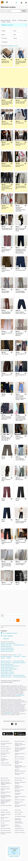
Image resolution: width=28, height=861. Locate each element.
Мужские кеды (18, 780)
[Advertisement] (13, 16)
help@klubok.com (19, 828)
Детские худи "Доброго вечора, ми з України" (20, 766)
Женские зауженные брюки (7, 664)
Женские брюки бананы (19, 675)
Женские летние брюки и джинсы (8, 643)
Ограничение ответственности (19, 822)
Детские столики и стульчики (19, 773)
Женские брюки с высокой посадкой (9, 669)
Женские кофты (5, 762)
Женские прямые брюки (18, 661)
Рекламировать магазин (12, 45)
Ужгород (3, 658)
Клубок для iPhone (19, 830)
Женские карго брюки (5, 662)
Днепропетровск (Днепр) (6, 656)
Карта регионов (19, 812)
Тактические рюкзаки (6, 765)
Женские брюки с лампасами (18, 662)
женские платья (8, 712)
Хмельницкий (17, 656)
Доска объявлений (5, 20)
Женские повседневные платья (4, 759)
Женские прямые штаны (19, 644)
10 (14, 620)
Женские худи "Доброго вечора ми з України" (20, 744)
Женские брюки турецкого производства (10, 665)
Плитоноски (4, 756)
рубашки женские (20, 695)
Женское (14, 20)
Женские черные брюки (6, 646)
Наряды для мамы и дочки (20, 754)
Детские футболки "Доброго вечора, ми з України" (6, 796)
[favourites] (7, 2)
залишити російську (14, 856)
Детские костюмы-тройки (5, 789)
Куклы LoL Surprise (19, 758)
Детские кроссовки (5, 828)
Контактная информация (18, 819)
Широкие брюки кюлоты (6, 676)
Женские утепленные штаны (7, 667)
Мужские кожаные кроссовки (19, 790)
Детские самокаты (19, 756)
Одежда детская (5, 786)
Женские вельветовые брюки (7, 673)
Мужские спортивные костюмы (20, 783)
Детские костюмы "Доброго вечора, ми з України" (6, 783)
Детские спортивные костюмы (6, 833)
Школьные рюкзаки (5, 830)
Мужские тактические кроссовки (20, 806)
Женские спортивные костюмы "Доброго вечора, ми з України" (20, 749)
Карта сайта (18, 810)
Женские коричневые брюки (19, 676)
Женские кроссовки (20, 741)
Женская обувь (4, 750)
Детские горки (4, 778)
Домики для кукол (5, 780)
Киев (19, 654)
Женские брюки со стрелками (7, 672)
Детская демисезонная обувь (20, 770)
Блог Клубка (18, 814)
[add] (16, 2)
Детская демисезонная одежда (18, 762)
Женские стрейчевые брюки (7, 648)
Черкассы (9, 658)
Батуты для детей (5, 820)
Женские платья (5, 746)
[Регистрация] (26, 3)
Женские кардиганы (6, 748)
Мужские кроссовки (20, 778)
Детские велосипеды (6, 805)
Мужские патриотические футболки (19, 786)
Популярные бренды (20, 816)
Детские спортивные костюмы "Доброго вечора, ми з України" (6, 801)
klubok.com (2, 2)
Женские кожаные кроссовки (5, 753)
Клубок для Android (20, 832)
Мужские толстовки (19, 799)
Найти (24, 11)
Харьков (23, 656)
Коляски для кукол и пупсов (6, 815)
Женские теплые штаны (6, 644)
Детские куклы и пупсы (5, 818)
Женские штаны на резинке (7, 651)
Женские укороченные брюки (7, 649)
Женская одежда (22, 20)
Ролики (2, 823)
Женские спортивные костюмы (6, 744)
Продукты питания (5, 812)
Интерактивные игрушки (5, 825)
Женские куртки (5, 741)
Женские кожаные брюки (6, 670)
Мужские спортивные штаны (20, 797)
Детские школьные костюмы (5, 792)
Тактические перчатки (18, 794)
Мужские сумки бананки (18, 802)
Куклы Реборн (4, 810)
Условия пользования (18, 825)
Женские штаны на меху (6, 675)
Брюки (4, 21)
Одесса (14, 654)
